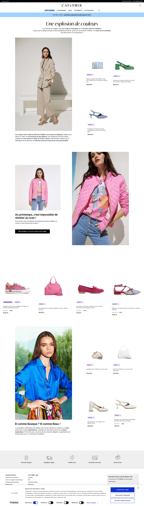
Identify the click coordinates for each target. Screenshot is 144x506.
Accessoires (89, 10)
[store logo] (72, 5)
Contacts (30, 477)
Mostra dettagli (91, 502)
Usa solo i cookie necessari (122, 500)
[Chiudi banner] (138, 487)
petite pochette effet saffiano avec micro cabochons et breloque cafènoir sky (97, 80)
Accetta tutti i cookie (122, 489)
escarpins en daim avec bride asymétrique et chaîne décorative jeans (96, 130)
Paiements (31, 484)
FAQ (29, 479)
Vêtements (78, 10)
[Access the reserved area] (135, 5)
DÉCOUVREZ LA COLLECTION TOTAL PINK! (32, 231)
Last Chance (49, 10)
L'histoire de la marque (11, 477)
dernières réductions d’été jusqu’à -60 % (77, 15)
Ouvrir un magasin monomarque (14, 479)
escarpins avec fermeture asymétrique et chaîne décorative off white (124, 420)
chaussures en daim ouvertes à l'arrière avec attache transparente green (124, 81)
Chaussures (61, 10)
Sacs (70, 10)
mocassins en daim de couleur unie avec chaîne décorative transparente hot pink (89, 307)
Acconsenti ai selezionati (122, 495)
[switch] (51, 503)
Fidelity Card (8, 484)
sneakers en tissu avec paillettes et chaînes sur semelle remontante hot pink (16, 307)
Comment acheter (33, 482)
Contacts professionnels (12, 482)
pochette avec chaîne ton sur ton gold (96, 369)
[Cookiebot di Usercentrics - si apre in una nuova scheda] (14, 503)
